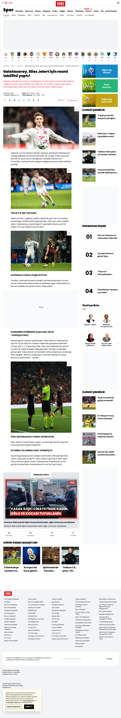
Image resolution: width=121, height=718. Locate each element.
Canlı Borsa (32, 599)
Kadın (55, 11)
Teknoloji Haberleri (10, 625)
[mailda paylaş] (29, 100)
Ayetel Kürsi (56, 602)
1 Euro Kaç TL (56, 633)
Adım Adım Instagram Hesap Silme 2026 (107, 633)
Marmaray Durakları (82, 641)
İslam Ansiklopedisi (82, 617)
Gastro (88, 11)
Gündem (19, 11)
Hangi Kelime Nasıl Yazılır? (82, 631)
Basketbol (21, 15)
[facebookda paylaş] (5, 100)
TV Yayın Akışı (33, 633)
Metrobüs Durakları (82, 638)
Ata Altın (55, 622)
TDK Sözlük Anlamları (82, 602)
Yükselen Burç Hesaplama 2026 (105, 618)
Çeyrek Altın (56, 616)
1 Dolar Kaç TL (56, 630)
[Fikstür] (100, 71)
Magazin (46, 11)
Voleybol (37, 15)
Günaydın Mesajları (59, 610)
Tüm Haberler (89, 15)
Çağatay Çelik (8, 93)
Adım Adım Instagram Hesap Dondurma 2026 (107, 628)
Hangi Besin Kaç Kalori (83, 623)
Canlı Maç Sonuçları (59, 636)
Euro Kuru (7, 638)
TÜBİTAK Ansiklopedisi (83, 620)
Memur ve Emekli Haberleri (10, 628)
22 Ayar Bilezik (57, 627)
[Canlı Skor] (100, 100)
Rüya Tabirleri (80, 609)
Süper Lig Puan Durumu (60, 639)
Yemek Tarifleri (57, 599)
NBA (43, 15)
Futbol (13, 15)
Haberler (6, 66)
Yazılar (70, 11)
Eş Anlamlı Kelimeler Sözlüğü (82, 626)
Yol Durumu (32, 627)
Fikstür (62, 15)
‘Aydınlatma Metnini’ (13, 702)
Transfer (6, 15)
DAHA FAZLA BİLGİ (13, 707)
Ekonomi (29, 11)
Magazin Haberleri (10, 610)
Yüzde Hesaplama (105, 622)
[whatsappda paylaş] (24, 100)
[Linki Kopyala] (38, 100)
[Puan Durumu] (100, 85)
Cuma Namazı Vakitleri (36, 605)
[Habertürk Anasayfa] (60, 3)
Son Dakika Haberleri (11, 599)
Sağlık (62, 11)
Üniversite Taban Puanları (81, 606)
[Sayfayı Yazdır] (33, 100)
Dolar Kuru (8, 635)
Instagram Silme (34, 639)
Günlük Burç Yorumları (36, 619)
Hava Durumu (33, 625)
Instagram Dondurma (36, 636)
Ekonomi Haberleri (10, 605)
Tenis (29, 15)
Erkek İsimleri (79, 644)
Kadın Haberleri (9, 622)
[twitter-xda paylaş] (10, 100)
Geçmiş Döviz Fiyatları (107, 625)
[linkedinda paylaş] (19, 100)
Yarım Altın (55, 619)
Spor (8, 10)
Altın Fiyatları (8, 632)
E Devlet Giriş (32, 616)
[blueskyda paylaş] (14, 100)
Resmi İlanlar (111, 11)
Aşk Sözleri (55, 608)
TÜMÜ (84, 309)
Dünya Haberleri (10, 616)
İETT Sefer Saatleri (105, 611)
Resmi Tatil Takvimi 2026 (106, 638)
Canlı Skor (70, 15)
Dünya (38, 11)
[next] (78, 560)
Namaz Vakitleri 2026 (35, 602)
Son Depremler (33, 622)
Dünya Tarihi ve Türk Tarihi (82, 613)
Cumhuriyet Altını (58, 625)
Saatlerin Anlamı (58, 605)
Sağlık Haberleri (9, 619)
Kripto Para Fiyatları (11, 641)
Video (96, 11)
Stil (102, 11)
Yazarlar (79, 15)
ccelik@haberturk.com (11, 95)
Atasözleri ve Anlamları (107, 599)
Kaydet (109, 659)
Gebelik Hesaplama (106, 614)
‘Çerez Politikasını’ (28, 700)
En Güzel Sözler (80, 635)
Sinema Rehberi (33, 630)
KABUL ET (29, 707)
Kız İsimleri (79, 646)
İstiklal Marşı (32, 610)
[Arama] (3, 3)
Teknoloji (79, 11)
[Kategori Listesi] (118, 3)
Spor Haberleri (9, 613)
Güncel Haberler (10, 608)
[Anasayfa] (8, 593)
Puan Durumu (52, 15)
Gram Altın (55, 613)
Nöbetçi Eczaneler (34, 608)
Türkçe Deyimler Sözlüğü (108, 602)
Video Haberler (80, 599)
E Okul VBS (31, 613)
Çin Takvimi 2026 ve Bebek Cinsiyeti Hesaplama (106, 607)
